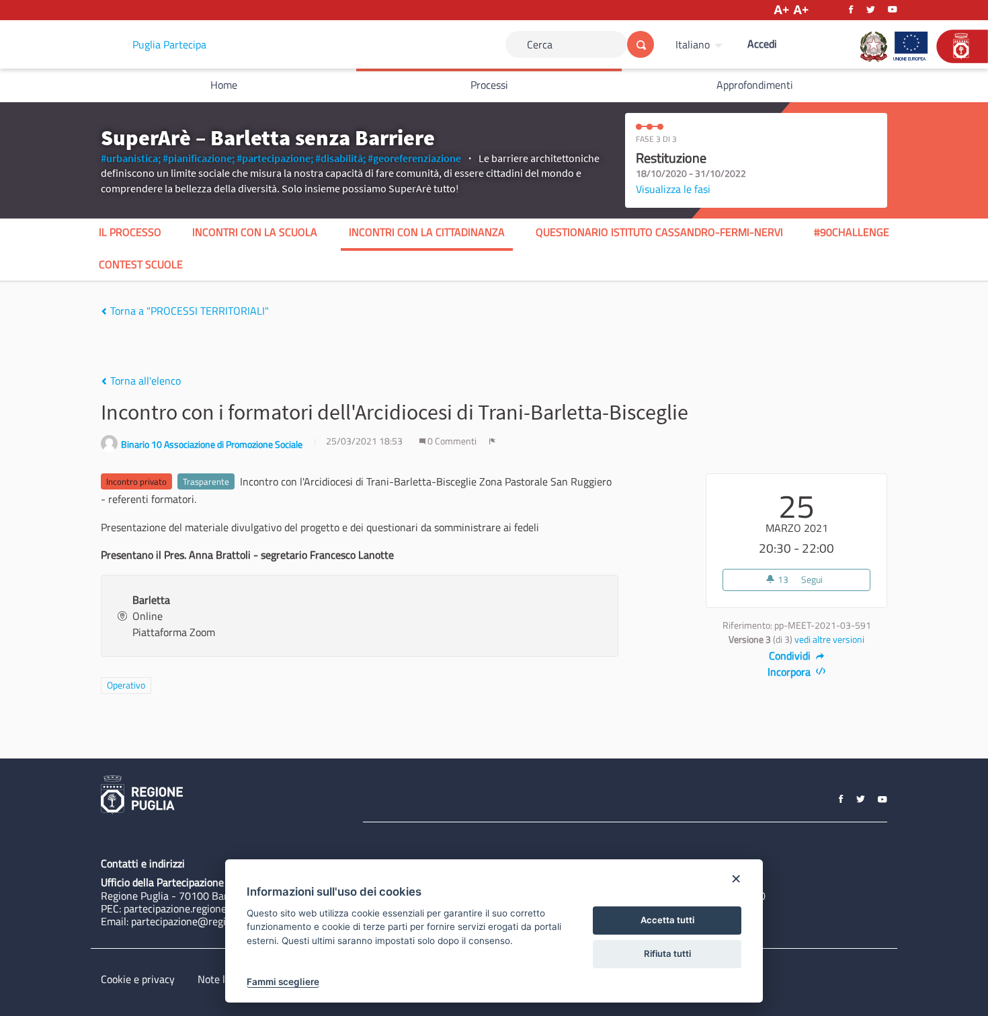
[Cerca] (640, 44)
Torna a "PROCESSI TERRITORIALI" (188, 311)
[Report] (492, 441)
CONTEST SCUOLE (141, 264)
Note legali (222, 979)
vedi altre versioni (829, 639)
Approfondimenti (754, 85)
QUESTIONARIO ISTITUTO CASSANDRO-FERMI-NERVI (659, 232)
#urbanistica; (131, 158)
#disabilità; (340, 158)
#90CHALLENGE (851, 232)
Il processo (130, 232)
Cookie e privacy (138, 979)
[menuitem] (700, 44)
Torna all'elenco (144, 381)
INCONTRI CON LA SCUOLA (254, 232)
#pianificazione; (199, 158)
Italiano (692, 44)
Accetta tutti (667, 919)
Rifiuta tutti (667, 953)
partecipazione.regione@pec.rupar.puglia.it (220, 908)
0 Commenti (452, 441)
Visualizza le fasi (673, 189)
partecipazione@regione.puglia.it (206, 921)
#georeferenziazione (414, 158)
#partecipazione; (275, 158)
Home (223, 85)
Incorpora (790, 671)
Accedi (762, 44)
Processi (489, 85)
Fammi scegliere (283, 981)
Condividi (791, 655)
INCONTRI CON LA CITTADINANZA (427, 232)
